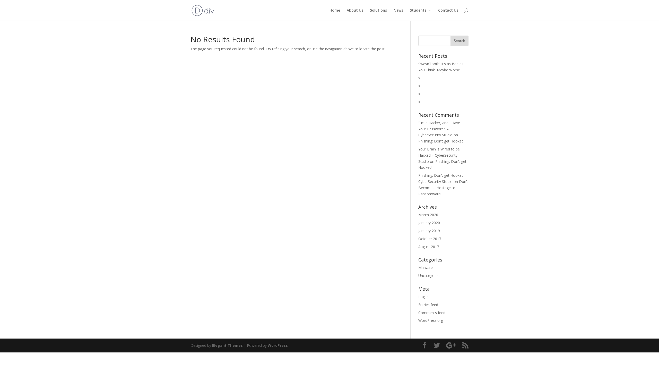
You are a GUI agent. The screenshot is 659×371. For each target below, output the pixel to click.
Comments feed (431, 312)
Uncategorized (430, 275)
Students (418, 11)
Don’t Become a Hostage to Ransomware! (443, 187)
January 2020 (429, 222)
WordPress (278, 345)
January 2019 (429, 230)
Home (335, 11)
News (398, 11)
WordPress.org (430, 320)
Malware (425, 267)
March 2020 (428, 214)
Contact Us (448, 11)
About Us (355, 11)
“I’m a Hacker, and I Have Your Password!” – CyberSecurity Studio (439, 129)
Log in (423, 296)
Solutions (378, 11)
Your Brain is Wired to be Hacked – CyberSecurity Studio (439, 155)
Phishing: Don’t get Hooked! (441, 141)
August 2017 (428, 246)
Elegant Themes (227, 345)
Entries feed (428, 304)
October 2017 (429, 238)
